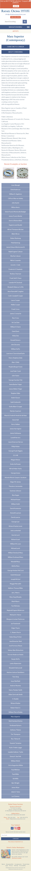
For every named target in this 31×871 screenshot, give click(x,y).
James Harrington (15, 429)
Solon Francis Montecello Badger (15, 212)
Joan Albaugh (15, 185)
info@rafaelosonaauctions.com (15, 14)
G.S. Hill (15, 455)
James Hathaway (15, 433)
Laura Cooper (15, 300)
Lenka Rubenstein (15, 663)
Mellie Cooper (15, 305)
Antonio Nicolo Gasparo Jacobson (15, 477)
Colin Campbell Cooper (15, 296)
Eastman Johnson (15, 491)
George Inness (15, 473)
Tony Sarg (15, 677)
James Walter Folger (15, 389)
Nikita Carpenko (15, 260)
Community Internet (18, 869)
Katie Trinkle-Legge (15, 747)
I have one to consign (15, 47)
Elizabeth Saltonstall (15, 668)
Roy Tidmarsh (15, 739)
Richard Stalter (15, 703)
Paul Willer (15, 774)
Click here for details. (17, 858)
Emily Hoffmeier (15, 464)
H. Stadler (15, 699)
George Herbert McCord (15, 570)
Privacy (11, 865)
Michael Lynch (15, 548)
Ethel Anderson (15, 189)
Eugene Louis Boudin (15, 225)
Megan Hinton (15, 460)
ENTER (16, 6)
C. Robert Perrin (15, 632)
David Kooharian (15, 508)
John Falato (15, 376)
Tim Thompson (15, 734)
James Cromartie (15, 313)
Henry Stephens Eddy (15, 358)
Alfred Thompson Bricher (15, 229)
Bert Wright (15, 783)
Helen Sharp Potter (15, 637)
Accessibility (22, 865)
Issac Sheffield (15, 681)
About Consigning (15, 52)
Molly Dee (15, 336)
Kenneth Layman (15, 513)
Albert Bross (16, 234)
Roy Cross (15, 318)
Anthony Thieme (15, 730)
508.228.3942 (15, 17)
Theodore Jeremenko (15, 486)
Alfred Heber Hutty (15, 468)
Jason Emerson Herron (15, 442)
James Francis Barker (15, 216)
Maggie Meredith (15, 584)
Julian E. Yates (15, 792)
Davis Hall (15, 420)
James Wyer (15, 787)
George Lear (15, 522)
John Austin (15, 203)
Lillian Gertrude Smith (15, 694)
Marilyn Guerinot (15, 411)
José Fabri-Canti (15, 371)
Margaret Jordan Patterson (15, 619)
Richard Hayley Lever (15, 526)
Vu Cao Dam (15, 322)
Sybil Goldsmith (16, 402)
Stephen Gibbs (15, 393)
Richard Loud (15, 539)
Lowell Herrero (15, 437)
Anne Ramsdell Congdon (15, 291)
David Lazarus (15, 517)
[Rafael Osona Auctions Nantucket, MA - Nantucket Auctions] (15, 11)
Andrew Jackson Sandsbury (15, 672)
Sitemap (16, 865)
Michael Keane (15, 499)
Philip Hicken (15, 446)
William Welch (15, 761)
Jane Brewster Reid (15, 641)
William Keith (15, 504)
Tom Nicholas (15, 606)
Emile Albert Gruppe (15, 406)
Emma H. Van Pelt (15, 756)
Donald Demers (15, 340)
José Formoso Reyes (15, 646)
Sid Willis (15, 778)
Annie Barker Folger (15, 384)
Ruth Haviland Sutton (15, 721)
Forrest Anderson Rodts (15, 654)
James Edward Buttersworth (15, 247)
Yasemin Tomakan (15, 743)
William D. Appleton (15, 194)
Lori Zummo (15, 796)
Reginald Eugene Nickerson (15, 610)
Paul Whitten (15, 770)
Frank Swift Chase (15, 278)
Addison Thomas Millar (15, 588)
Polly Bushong (15, 243)
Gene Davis (15, 331)
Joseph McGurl (15, 579)
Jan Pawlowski (15, 623)
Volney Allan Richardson (15, 650)
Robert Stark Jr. (16, 708)
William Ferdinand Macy (15, 557)
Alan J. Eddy (15, 362)
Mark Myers (15, 601)
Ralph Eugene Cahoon (15, 252)
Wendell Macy (15, 561)
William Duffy (15, 349)
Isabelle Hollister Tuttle (15, 752)
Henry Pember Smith (15, 690)
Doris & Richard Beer (15, 220)
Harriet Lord (16, 535)
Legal (6, 865)
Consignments (18, 864)
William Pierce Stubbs (15, 712)
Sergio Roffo (15, 659)
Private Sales (26, 864)
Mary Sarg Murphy (16, 597)
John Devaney (15, 344)
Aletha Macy (16, 566)
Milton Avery (15, 207)
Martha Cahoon (15, 256)
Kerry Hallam (15, 424)
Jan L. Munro (16, 593)
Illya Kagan (15, 495)
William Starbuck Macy (15, 553)
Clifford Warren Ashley (15, 198)
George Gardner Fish (15, 380)
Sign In (3, 864)
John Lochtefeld (15, 530)
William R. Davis (15, 327)
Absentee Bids (9, 864)
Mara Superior (15, 717)
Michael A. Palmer (15, 615)
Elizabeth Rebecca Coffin (16, 287)
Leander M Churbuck (15, 282)
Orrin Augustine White (15, 765)
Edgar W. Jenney (15, 482)
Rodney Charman (15, 274)
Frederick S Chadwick (15, 269)
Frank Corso (15, 309)
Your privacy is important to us (15, 841)
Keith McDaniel (15, 575)
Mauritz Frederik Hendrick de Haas (15, 415)
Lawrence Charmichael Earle (15, 353)
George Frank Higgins (16, 451)
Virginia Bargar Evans (15, 367)
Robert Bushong (15, 238)
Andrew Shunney (15, 685)
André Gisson (15, 398)
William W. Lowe (15, 544)
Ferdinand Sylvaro (15, 725)
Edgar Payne (15, 628)
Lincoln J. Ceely (15, 265)
